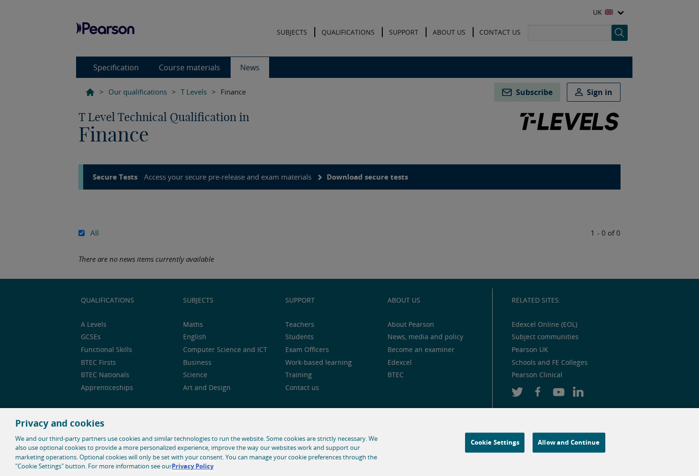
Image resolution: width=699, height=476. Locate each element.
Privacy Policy (193, 466)
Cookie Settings (495, 442)
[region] (349, 442)
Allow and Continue (569, 442)
